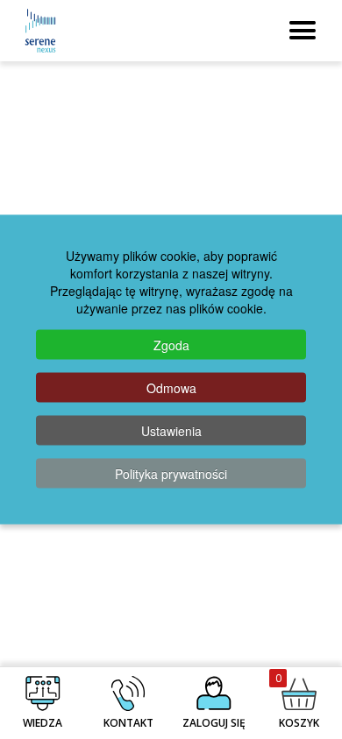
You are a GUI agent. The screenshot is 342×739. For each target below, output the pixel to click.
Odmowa (171, 388)
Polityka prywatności (171, 473)
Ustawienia (171, 431)
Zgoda (171, 345)
